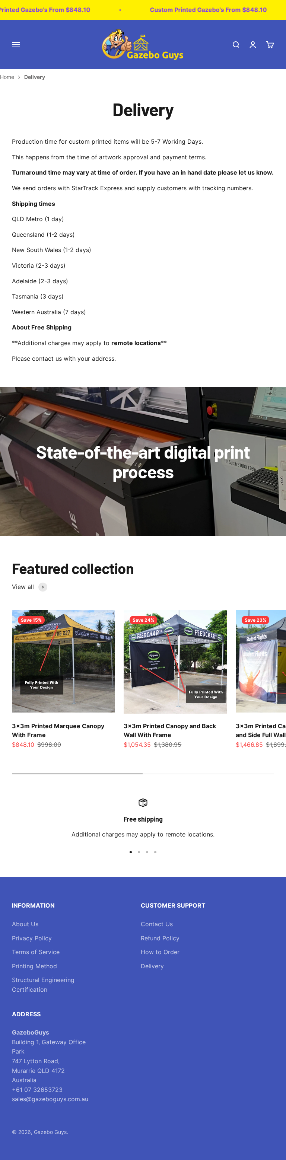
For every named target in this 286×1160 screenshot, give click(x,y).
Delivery (152, 966)
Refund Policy (160, 938)
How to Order (160, 952)
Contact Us (157, 924)
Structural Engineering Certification (43, 984)
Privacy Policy (32, 938)
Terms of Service (36, 952)
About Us (25, 924)
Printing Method (34, 966)
